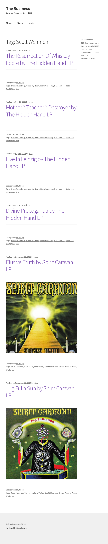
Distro (20, 23)
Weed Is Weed (70, 366)
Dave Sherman (17, 366)
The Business (18, 8)
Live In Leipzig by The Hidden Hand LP (38, 162)
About (9, 23)
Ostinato (70, 86)
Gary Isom (28, 366)
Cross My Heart (32, 86)
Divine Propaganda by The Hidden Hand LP (35, 214)
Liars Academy (46, 86)
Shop (21, 82)
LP (17, 82)
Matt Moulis (59, 86)
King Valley (39, 366)
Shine (61, 366)
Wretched (10, 370)
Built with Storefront (16, 527)
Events (31, 23)
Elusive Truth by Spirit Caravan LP (39, 265)
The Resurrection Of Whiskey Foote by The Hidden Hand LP (39, 59)
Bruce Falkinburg (18, 86)
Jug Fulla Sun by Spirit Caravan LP (40, 392)
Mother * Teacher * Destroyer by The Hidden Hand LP (41, 111)
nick (30, 50)
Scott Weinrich (12, 89)
